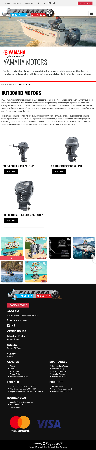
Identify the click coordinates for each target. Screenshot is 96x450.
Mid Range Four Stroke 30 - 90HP (23, 389)
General (13, 361)
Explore (11, 171)
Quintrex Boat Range (60, 366)
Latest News (29, 3)
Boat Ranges (58, 361)
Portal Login (14, 371)
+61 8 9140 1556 (18, 320)
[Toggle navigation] (91, 13)
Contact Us (17, 3)
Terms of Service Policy (19, 376)
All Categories (57, 386)
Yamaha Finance (58, 374)
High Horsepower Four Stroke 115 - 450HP (26, 391)
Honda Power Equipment (62, 389)
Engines (13, 382)
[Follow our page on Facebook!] (50, 3)
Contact (13, 368)
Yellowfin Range (58, 368)
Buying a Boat (16, 397)
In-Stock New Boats (59, 371)
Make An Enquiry (16, 404)
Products (56, 382)
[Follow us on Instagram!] (14, 326)
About (7, 3)
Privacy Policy (15, 374)
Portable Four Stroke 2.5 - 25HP (22, 386)
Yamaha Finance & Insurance (21, 402)
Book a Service (18, 305)
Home (3, 84)
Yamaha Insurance (59, 376)
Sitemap (63, 447)
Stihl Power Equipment (61, 391)
